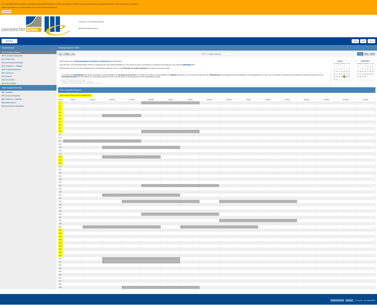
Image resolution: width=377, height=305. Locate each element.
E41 (60, 230)
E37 (60, 217)
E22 (60, 170)
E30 (60, 195)
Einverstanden (6, 11)
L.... (104, 259)
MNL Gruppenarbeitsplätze (11, 96)
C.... (123, 201)
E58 (60, 284)
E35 (60, 211)
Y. (103, 262)
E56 (60, 278)
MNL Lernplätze (7, 92)
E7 (60, 122)
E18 (60, 157)
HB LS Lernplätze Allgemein (11, 52)
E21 (60, 166)
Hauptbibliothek (78, 75)
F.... (221, 201)
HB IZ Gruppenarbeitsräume (11, 69)
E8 (60, 125)
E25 (60, 179)
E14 (60, 144)
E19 (60, 160)
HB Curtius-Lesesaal (9, 83)
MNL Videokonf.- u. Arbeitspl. (12, 99)
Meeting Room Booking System (88, 28)
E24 (60, 176)
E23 (60, 173)
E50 (60, 259)
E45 (60, 243)
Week (366, 54)
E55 (60, 275)
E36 (60, 214)
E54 (60, 271)
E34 (60, 208)
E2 (60, 106)
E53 (60, 268)
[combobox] (216, 54)
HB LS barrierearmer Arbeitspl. (12, 63)
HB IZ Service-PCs (8, 80)
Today (67, 54)
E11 (60, 135)
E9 (60, 128)
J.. (142, 214)
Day (360, 54)
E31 (60, 198)
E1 (60, 103)
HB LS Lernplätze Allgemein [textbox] (212, 54)
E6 (60, 119)
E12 (60, 138)
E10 (60, 131)
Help (363, 41)
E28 (60, 189)
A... (104, 147)
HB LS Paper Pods (8, 59)
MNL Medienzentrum (9, 103)
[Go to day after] (73, 54)
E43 (60, 236)
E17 (60, 154)
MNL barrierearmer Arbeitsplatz (13, 106)
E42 (60, 233)
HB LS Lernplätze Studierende (12, 56)
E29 (60, 192)
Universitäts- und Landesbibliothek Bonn (91, 22)
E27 (60, 185)
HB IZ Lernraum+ (8, 73)
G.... (123, 287)
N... (84, 227)
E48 (60, 252)
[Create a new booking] (73, 102)
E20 (60, 163)
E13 (60, 141)
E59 (60, 287)
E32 (60, 201)
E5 (60, 116)
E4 (60, 112)
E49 (60, 255)
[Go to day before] (60, 54)
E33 (60, 205)
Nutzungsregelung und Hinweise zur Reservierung (92, 61)
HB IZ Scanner (7, 76)
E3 (60, 109)
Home (355, 41)
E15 (60, 147)
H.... (104, 115)
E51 (60, 262)
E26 (60, 182)
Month (372, 54)
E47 (60, 249)
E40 (60, 227)
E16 (60, 151)
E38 (60, 220)
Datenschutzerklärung (49, 7)
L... (65, 141)
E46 (60, 246)
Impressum (349, 300)
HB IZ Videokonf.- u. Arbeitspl (12, 66)
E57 (60, 281)
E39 (60, 224)
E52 (60, 265)
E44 (60, 240)
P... (142, 131)
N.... (143, 103)
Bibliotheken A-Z (189, 65)
